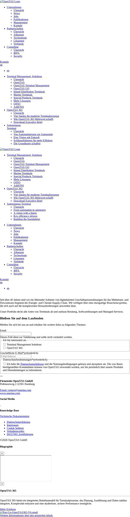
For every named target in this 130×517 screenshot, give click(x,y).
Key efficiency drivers (25, 216)
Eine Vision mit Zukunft (26, 137)
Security (18, 56)
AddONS (19, 106)
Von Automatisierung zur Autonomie (33, 134)
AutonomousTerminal (14, 127)
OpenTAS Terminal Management (31, 85)
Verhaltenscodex (15, 431)
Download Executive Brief (28, 122)
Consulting (12, 46)
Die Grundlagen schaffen (27, 143)
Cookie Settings (15, 428)
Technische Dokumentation (14, 416)
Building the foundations (27, 219)
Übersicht (19, 10)
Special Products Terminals (28, 97)
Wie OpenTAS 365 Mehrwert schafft (33, 119)
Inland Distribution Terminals (29, 91)
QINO (17, 103)
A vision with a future (25, 213)
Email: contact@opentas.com (15, 390)
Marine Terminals (23, 94)
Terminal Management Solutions (24, 76)
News (17, 13)
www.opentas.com (10, 393)
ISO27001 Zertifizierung (20, 434)
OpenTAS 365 (15, 109)
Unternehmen (14, 7)
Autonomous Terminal (19, 203)
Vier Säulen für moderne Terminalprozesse (36, 116)
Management (20, 22)
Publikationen (21, 19)
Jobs (16, 16)
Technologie (20, 37)
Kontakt (18, 25)
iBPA (16, 53)
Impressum (12, 425)
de (1, 64)
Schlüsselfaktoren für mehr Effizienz (33, 140)
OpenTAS (19, 82)
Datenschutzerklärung (32, 364)
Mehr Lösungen (22, 100)
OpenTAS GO (21, 88)
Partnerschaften (15, 28)
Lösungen (19, 40)
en (8, 70)
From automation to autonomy (30, 209)
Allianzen (19, 34)
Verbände (19, 43)
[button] (26, 515)
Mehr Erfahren (8, 509)
